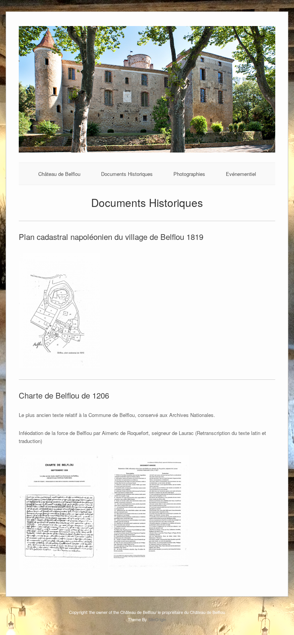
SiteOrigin (157, 619)
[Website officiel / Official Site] (147, 150)
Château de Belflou (59, 173)
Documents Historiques (127, 173)
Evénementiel (241, 173)
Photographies (189, 173)
